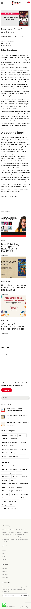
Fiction (4, 456)
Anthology (14, 439)
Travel (4, 501)
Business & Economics (8, 446)
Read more (4, 255)
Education (5, 453)
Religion (11, 491)
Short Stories (14, 494)
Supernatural (6, 498)
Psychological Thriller (8, 487)
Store (4, 556)
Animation (5, 439)
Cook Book (23, 449)
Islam (19, 466)
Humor (4, 466)
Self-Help (5, 494)
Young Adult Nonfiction (9, 508)
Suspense (15, 498)
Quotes (19, 487)
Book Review (7, 36)
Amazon (8, 46)
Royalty (4, 572)
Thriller (23, 498)
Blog (2, 36)
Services (4, 569)
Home (4, 550)
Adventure (22, 435)
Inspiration (12, 466)
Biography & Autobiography (10, 442)
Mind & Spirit (13, 469)
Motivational (23, 469)
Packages (5, 575)
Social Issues (24, 494)
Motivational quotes (8, 473)
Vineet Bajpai (16, 196)
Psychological (24, 483)
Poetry (13, 480)
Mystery (19, 473)
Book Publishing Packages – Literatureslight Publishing (10, 248)
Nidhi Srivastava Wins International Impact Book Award (13, 288)
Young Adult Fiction (8, 505)
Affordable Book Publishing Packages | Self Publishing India (13, 327)
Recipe (4, 491)
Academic (13, 435)
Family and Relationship (18, 453)
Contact (4, 559)
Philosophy (5, 480)
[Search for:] (15, 398)
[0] (28, 3)
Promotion (5, 578)
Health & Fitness (13, 456)
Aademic (5, 435)
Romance (19, 491)
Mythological (6, 476)
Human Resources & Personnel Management (11, 461)
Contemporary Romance (9, 449)
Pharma (24, 476)
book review (8, 196)
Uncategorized (13, 501)
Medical (4, 469)
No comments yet (18, 36)
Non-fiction (16, 476)
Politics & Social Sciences (9, 483)
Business (23, 442)
